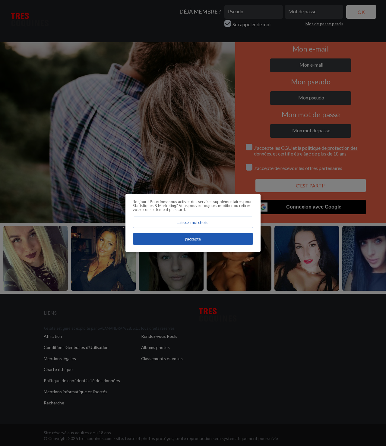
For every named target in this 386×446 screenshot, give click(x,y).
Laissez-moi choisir (193, 222)
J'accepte (193, 239)
